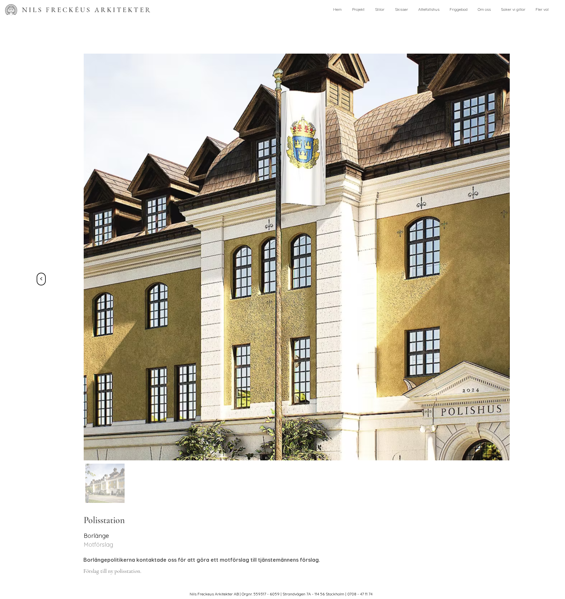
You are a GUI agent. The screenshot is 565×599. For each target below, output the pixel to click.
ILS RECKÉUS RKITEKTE (86, 10)
